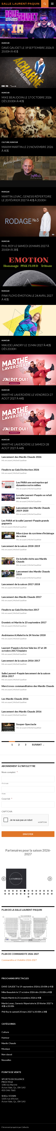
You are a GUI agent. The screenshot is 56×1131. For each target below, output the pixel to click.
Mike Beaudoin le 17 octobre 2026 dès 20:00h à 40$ (27, 992)
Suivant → (38, 744)
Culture (5, 142)
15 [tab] (8, 894)
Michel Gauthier (20, 460)
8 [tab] (32, 891)
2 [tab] (8, 891)
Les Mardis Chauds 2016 (15, 698)
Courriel (7, 798)
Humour (5, 43)
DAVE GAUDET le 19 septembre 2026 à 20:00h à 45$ (27, 986)
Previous (4, 879)
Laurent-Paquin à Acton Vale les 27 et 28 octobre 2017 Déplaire (24, 649)
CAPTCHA (7, 811)
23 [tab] (40, 894)
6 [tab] (24, 891)
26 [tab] (51, 894)
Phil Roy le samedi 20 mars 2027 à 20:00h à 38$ (24, 1011)
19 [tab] (24, 894)
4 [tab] (16, 891)
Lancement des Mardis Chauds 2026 (21, 457)
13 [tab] (51, 891)
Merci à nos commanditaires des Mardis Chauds (28, 686)
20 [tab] (28, 894)
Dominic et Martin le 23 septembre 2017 (24, 622)
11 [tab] (43, 891)
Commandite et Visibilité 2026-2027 (19, 960)
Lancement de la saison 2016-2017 (21, 660)
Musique (5, 192)
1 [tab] (5, 891)
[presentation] (25, 820)
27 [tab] (28, 897)
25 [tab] (47, 894)
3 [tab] (12, 891)
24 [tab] (43, 894)
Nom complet (10, 772)
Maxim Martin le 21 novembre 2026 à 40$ (21, 997)
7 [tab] (28, 891)
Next (50, 879)
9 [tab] (36, 891)
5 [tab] (20, 891)
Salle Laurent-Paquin (21, 3)
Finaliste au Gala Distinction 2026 (20, 469)
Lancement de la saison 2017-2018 (21, 584)
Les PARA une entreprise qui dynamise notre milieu (32, 484)
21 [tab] (32, 894)
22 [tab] (36, 894)
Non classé (7, 1054)
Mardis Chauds (9, 1043)
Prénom (5, 783)
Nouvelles (6, 1060)
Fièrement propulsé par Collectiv (15, 1127)
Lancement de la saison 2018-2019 (21, 546)
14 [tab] (5, 894)
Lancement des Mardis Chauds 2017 (21, 597)
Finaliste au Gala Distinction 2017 (20, 609)
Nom (4, 794)
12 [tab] (47, 891)
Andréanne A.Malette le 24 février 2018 (24, 635)
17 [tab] (16, 894)
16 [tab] (12, 894)
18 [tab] (20, 894)
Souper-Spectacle (26, 724)
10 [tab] (40, 891)
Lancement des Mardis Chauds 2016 (21, 711)
